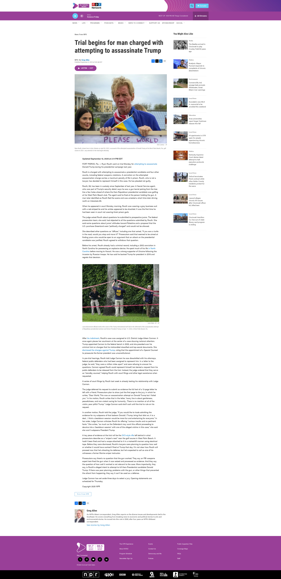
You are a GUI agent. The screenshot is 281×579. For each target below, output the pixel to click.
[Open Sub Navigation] (79, 23)
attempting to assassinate (145, 163)
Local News (192, 98)
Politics (191, 60)
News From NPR (81, 34)
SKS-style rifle (128, 435)
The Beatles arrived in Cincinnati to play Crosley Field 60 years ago (197, 48)
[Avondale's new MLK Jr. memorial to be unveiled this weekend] (180, 102)
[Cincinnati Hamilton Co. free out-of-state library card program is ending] (180, 218)
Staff (178, 558)
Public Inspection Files (184, 544)
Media (191, 41)
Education (192, 115)
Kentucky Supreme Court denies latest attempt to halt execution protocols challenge (196, 159)
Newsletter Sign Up (125, 558)
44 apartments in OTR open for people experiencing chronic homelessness (197, 139)
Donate (203, 6)
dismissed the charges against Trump (98, 350)
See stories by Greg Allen (98, 525)
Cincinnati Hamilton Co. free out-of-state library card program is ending (197, 221)
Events (150, 544)
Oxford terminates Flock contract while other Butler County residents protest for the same (196, 181)
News (74, 23)
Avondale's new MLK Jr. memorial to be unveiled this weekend (197, 104)
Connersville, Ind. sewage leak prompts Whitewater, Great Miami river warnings (197, 86)
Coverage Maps (182, 549)
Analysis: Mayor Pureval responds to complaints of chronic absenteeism (197, 67)
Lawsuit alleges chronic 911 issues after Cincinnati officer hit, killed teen (197, 202)
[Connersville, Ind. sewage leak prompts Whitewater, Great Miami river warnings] (180, 83)
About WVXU (123, 549)
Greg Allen (85, 60)
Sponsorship (168, 23)
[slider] (85, 16)
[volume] (82, 16)
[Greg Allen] (80, 515)
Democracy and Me (154, 553)
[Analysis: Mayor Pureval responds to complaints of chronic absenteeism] (180, 64)
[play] (75, 16)
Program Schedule (125, 553)
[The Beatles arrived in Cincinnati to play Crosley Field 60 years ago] (180, 44)
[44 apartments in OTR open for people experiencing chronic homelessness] (180, 136)
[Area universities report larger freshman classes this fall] (180, 119)
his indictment (93, 338)
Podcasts (108, 23)
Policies (150, 558)
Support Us (154, 23)
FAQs (179, 553)
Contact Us (152, 549)
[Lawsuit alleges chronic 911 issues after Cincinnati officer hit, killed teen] (180, 198)
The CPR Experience (126, 544)
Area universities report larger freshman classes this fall (197, 121)
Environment (193, 79)
